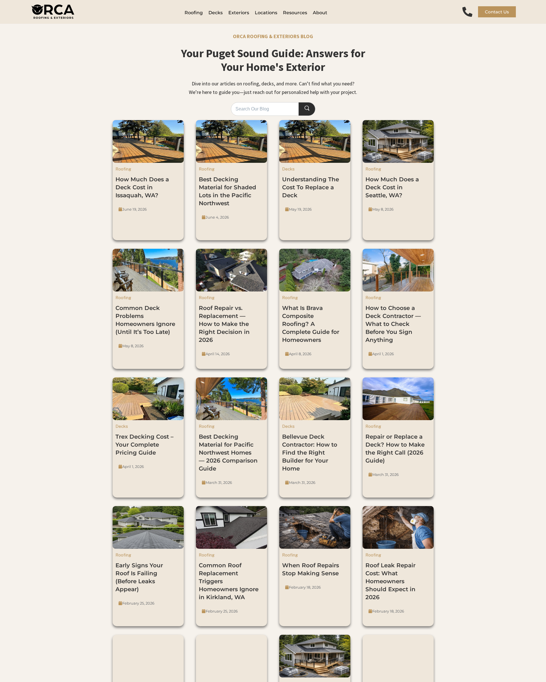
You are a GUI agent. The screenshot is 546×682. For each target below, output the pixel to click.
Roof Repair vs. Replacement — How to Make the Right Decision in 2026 (224, 324)
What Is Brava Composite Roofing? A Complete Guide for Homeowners (310, 324)
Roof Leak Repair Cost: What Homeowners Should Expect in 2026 (390, 581)
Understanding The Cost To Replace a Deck (310, 187)
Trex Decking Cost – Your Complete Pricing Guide (144, 444)
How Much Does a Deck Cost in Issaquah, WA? (142, 187)
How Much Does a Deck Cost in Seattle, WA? (392, 187)
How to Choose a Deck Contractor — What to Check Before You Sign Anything (393, 324)
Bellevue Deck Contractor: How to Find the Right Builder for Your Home (309, 452)
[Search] (307, 109)
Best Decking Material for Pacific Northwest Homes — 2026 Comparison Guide (228, 452)
